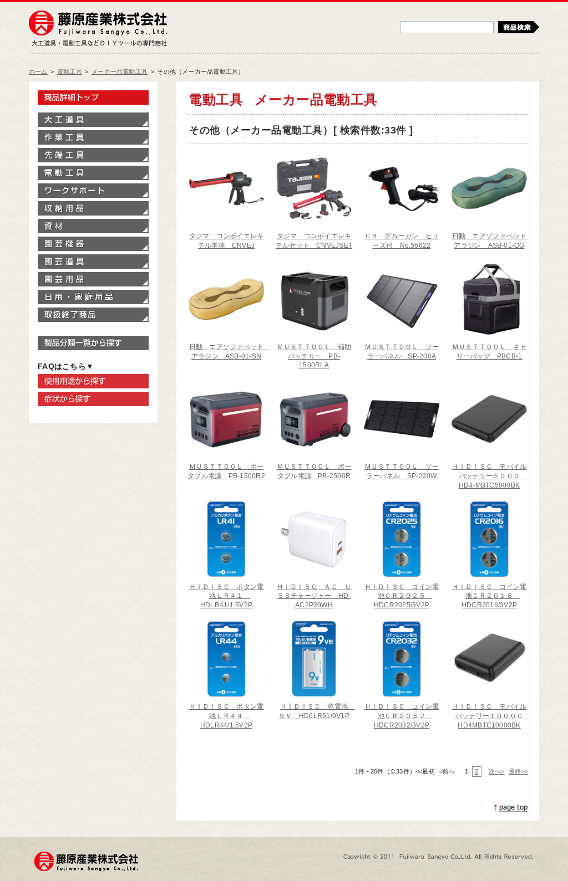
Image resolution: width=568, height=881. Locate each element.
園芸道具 (93, 261)
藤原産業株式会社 (98, 24)
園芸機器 (93, 244)
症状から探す (93, 399)
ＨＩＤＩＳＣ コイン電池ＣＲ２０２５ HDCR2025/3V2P (401, 596)
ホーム (38, 71)
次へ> (496, 771)
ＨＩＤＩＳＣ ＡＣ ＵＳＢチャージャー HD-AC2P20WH (314, 596)
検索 (518, 27)
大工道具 (93, 119)
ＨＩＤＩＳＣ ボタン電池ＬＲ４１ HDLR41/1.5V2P (226, 596)
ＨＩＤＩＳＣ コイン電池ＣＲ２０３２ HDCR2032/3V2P (401, 716)
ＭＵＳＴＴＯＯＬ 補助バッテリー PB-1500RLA (314, 356)
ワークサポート (93, 190)
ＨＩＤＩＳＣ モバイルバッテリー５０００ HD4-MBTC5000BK (489, 476)
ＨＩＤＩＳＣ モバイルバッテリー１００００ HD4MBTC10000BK (491, 716)
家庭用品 (93, 297)
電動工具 (69, 71)
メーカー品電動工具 (120, 71)
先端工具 (93, 155)
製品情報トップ (93, 97)
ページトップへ (511, 808)
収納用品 (93, 208)
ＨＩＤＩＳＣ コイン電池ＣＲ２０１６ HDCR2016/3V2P (489, 596)
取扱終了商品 (93, 315)
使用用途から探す (93, 381)
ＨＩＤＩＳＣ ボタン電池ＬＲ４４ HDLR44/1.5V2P (226, 716)
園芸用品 (93, 279)
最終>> (518, 771)
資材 (93, 226)
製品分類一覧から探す (93, 343)
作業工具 (93, 137)
